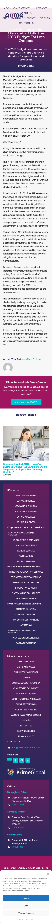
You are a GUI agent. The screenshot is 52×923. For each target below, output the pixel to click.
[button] (48, 873)
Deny (26, 906)
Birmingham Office (17, 792)
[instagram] (9, 759)
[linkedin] (27, 760)
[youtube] (21, 760)
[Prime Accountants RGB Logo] (14, 14)
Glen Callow (33, 359)
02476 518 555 (18, 828)
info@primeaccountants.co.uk (26, 748)
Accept (26, 898)
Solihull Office (14, 834)
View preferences (26, 913)
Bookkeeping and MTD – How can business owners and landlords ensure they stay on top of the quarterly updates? (25, 468)
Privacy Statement (31, 919)
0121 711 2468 (17, 847)
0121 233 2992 (18, 805)
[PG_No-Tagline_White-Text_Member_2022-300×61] (26, 769)
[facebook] (15, 760)
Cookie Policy (18, 919)
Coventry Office (16, 811)
